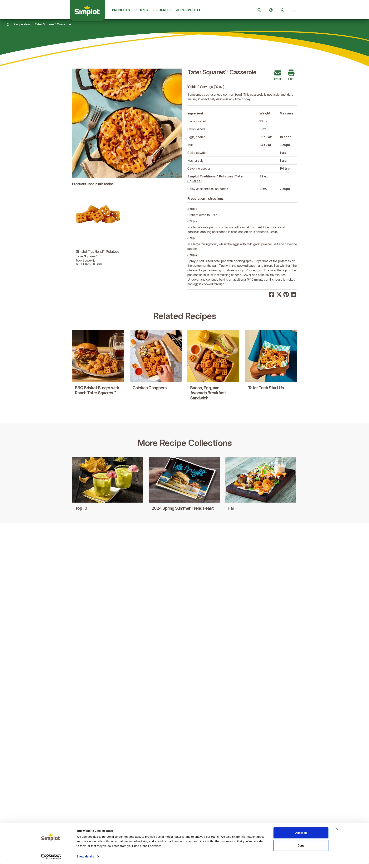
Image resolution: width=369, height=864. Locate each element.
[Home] (8, 24)
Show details (85, 856)
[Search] (259, 10)
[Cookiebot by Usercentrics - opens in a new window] (51, 856)
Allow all (301, 832)
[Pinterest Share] (286, 294)
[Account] (282, 10)
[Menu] (293, 10)
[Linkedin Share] (293, 294)
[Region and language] (270, 10)
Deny (301, 845)
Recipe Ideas (22, 24)
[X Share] (279, 294)
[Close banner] (337, 828)
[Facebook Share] (271, 294)
